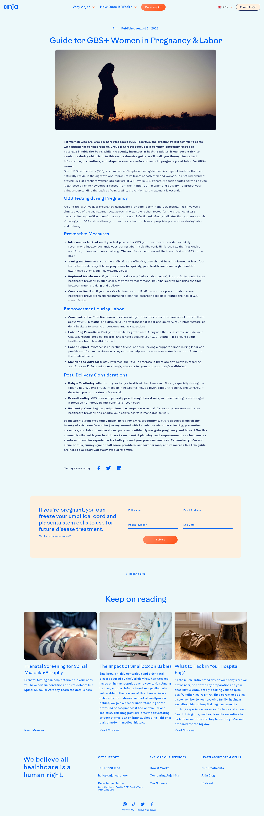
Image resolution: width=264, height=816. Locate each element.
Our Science (158, 783)
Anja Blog (208, 775)
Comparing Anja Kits (164, 775)
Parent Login (248, 7)
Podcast (207, 783)
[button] (225, 7)
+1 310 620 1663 (109, 768)
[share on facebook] (99, 468)
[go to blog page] (115, 28)
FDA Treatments (213, 768)
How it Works (159, 768)
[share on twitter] (108, 468)
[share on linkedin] (119, 468)
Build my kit (153, 7)
